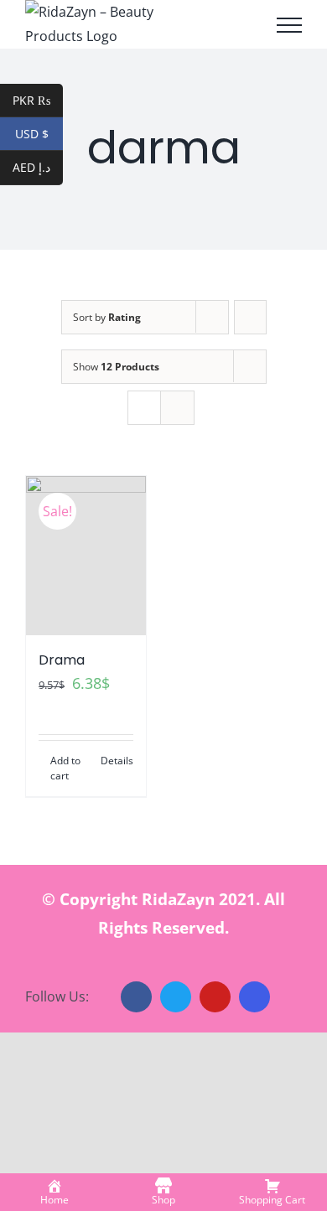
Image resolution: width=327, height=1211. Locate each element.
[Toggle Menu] (289, 25)
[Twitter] (175, 996)
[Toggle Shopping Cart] (201, 25)
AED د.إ (38, 167)
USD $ (39, 134)
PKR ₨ (38, 100)
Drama (62, 660)
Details (117, 760)
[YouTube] (215, 996)
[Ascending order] (250, 317)
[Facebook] (136, 996)
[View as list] (177, 407)
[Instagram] (254, 996)
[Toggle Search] (242, 24)
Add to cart (65, 768)
